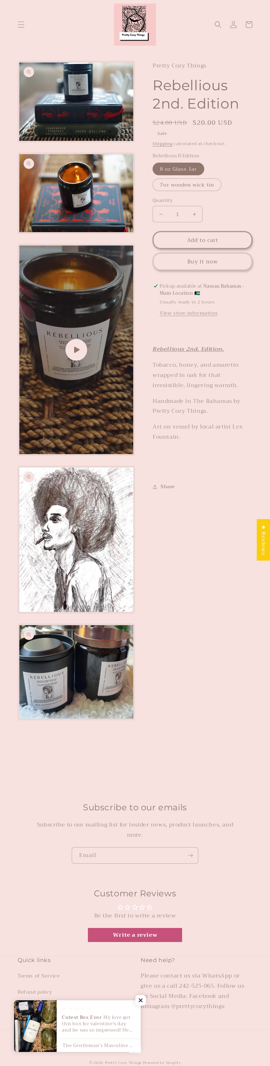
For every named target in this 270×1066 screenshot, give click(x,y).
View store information (188, 313)
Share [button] (168, 486)
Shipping (163, 143)
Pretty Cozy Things (124, 1063)
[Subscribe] (190, 855)
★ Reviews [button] (263, 539)
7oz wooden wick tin (187, 185)
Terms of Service (39, 976)
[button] (21, 24)
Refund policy (35, 992)
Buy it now (202, 261)
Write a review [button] (135, 935)
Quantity (163, 200)
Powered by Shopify (162, 1063)
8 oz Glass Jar (178, 169)
